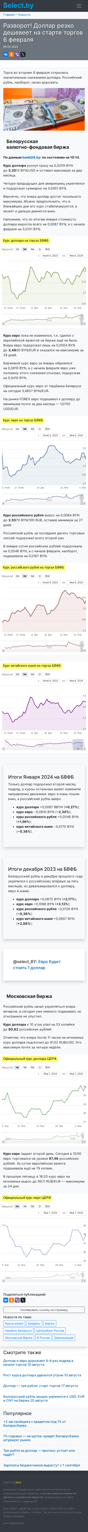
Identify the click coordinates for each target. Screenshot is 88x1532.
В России (43, 1337)
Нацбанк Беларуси (18, 1330)
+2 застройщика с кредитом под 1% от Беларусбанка (34, 1423)
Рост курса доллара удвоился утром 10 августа (42, 1375)
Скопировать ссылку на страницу (44, 1310)
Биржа (49, 1323)
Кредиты (34, 1323)
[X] (22, 54)
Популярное (17, 1413)
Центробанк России (50, 1330)
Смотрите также (22, 1352)
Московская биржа (18, 1337)
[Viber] (17, 54)
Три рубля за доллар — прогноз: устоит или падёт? (39, 1452)
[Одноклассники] (11, 54)
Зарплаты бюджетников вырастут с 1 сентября (41, 1465)
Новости (24, 14)
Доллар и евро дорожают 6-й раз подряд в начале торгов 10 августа (38, 1363)
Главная (9, 14)
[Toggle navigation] (79, 6)
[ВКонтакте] (5, 54)
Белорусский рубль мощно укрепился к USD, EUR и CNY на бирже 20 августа (43, 1398)
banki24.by (31, 157)
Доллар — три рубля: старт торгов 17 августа (40, 1386)
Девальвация (63, 1337)
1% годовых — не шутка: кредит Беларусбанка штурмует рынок (41, 1438)
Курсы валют (14, 1323)
